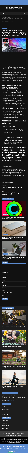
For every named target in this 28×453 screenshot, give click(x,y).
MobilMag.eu (5, 414)
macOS (3, 290)
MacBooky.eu (14, 7)
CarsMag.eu (5, 411)
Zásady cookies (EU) (7, 292)
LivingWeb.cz (5, 420)
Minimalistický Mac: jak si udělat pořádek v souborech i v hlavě (14, 337)
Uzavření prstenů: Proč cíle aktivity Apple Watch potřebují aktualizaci (14, 208)
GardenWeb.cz (5, 425)
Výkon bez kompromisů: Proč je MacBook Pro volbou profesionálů (14, 228)
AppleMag (4, 406)
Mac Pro (4, 285)
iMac (3, 282)
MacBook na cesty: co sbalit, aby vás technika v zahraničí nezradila (14, 357)
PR (3, 323)
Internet (17, 450)
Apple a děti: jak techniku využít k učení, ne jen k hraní (14, 317)
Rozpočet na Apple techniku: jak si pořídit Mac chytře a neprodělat (14, 377)
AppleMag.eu (3, 448)
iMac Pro (4, 280)
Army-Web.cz (5, 428)
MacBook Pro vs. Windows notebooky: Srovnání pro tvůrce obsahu (14, 248)
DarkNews (10, 442)
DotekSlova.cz (24, 448)
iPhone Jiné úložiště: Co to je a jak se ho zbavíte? (12, 187)
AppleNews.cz (10, 448)
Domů (3, 270)
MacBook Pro (4, 28)
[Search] (24, 13)
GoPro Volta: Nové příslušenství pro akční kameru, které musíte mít (12, 193)
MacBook (4, 277)
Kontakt (3, 295)
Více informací (10, 400)
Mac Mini (4, 287)
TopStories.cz (5, 409)
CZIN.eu (12, 450)
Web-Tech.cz (5, 423)
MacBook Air (5, 275)
